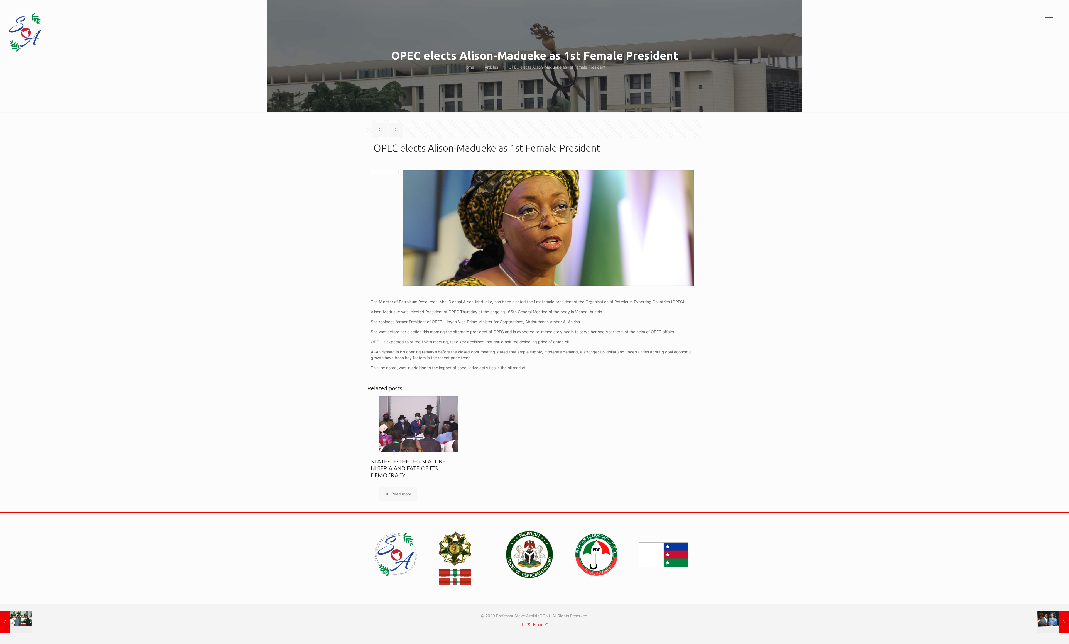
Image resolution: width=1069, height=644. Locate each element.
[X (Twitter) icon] (529, 624)
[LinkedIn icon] (540, 624)
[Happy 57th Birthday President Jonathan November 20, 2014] (16, 622)
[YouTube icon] (535, 624)
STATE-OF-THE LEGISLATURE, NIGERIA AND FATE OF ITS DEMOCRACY (409, 468)
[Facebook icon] (523, 624)
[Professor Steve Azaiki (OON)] (25, 32)
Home (469, 67)
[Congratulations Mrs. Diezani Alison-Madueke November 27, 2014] (1053, 622)
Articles (491, 67)
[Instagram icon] (546, 624)
